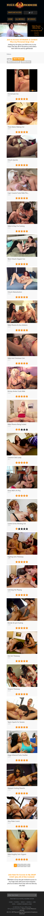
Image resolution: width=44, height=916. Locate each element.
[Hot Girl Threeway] (22, 642)
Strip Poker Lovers (14, 821)
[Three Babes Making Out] (22, 113)
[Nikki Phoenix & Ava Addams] (22, 311)
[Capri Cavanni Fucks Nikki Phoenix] (22, 179)
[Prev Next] (22, 30)
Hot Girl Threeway (14, 656)
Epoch (24, 908)
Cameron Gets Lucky (14, 457)
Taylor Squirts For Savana (16, 722)
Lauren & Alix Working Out (17, 524)
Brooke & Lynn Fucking (15, 623)
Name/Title (26, 62)
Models (29, 902)
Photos (16, 902)
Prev (2, 28)
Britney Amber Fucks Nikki (16, 391)
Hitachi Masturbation (15, 292)
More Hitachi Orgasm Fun (16, 259)
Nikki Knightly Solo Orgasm (17, 854)
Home (10, 902)
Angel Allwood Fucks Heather (18, 755)
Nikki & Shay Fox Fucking (16, 226)
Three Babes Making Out (16, 127)
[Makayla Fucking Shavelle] (22, 775)
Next (42, 28)
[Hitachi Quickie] (22, 146)
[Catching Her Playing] (22, 576)
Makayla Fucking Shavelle (16, 788)
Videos (23, 902)
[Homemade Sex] (22, 80)
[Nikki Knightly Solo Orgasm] (22, 841)
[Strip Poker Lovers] (22, 808)
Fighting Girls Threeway (15, 557)
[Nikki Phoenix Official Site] (22, 8)
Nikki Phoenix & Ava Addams (17, 325)
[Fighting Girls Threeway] (22, 543)
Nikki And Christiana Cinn (16, 358)
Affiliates (22, 910)
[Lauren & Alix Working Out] (22, 510)
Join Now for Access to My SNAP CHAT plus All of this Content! (22, 876)
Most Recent (18, 59)
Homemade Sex (13, 94)
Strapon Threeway (14, 689)
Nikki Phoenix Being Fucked (17, 424)
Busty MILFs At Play (14, 490)
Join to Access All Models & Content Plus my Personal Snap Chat (22, 41)
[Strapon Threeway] (22, 675)
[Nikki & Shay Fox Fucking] (22, 212)
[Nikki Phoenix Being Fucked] (22, 411)
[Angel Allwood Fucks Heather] (22, 741)
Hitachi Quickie (13, 160)
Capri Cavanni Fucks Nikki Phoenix (19, 193)
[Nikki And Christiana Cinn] (22, 344)
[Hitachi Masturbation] (22, 278)
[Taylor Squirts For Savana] (22, 708)
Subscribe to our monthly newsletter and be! (22, 898)
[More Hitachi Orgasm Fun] (22, 246)
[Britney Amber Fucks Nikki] (22, 378)
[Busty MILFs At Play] (22, 477)
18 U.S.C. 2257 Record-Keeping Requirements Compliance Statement (22, 912)
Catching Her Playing (15, 590)
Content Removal (31, 908)
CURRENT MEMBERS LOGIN (24, 904)
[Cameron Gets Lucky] (22, 444)
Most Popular (13, 62)
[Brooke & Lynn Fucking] (22, 609)
